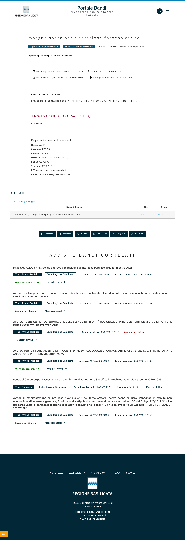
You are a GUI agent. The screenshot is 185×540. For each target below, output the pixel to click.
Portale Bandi (91, 8)
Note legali (80, 511)
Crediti (99, 511)
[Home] (26, 11)
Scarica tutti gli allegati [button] (22, 201)
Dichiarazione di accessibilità (92, 515)
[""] (160, 11)
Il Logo (106, 511)
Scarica (159, 214)
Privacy (90, 511)
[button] (167, 11)
